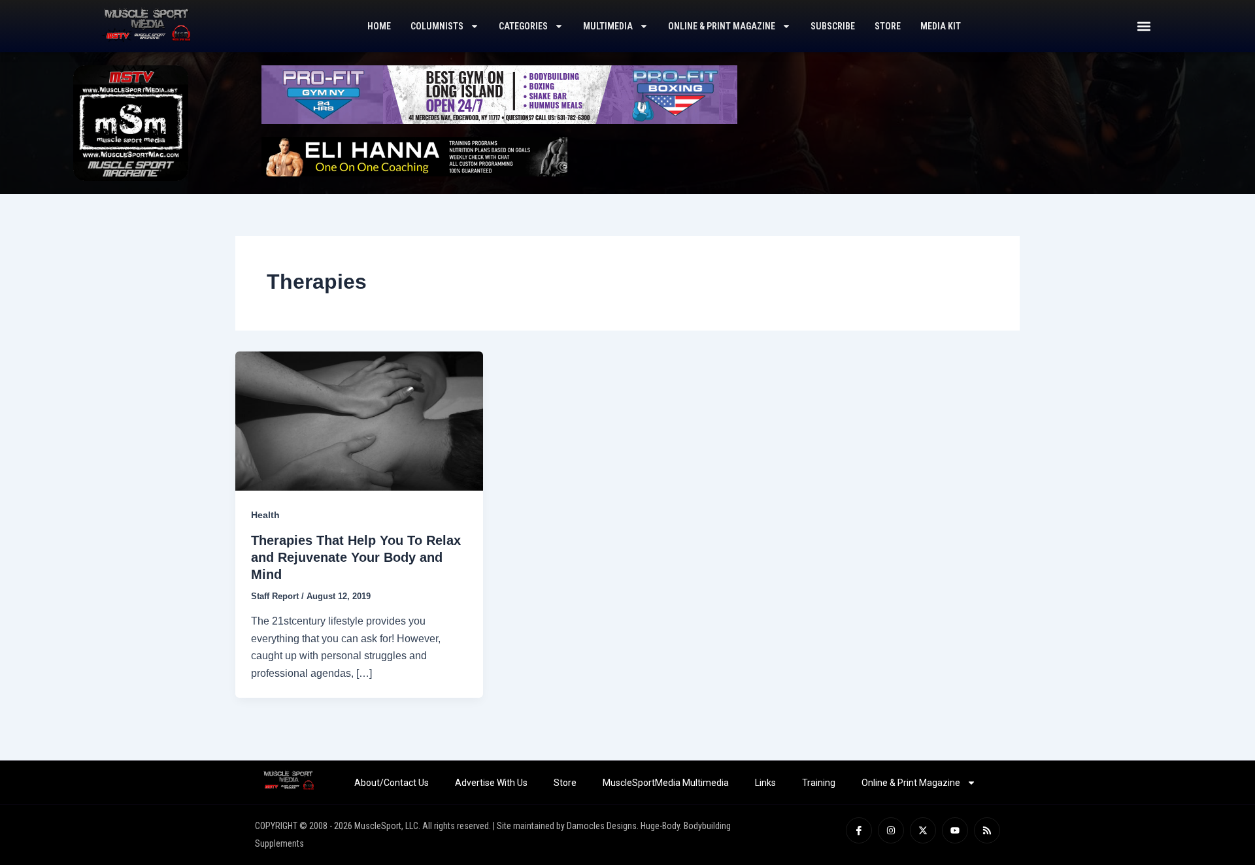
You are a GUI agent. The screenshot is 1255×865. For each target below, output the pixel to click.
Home (379, 26)
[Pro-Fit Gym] (499, 93)
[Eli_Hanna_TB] (414, 155)
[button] (1143, 26)
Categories (523, 26)
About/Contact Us (391, 782)
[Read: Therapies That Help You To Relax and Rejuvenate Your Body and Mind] (359, 420)
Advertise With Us (491, 782)
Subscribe (833, 26)
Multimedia (608, 26)
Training (818, 782)
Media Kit (940, 26)
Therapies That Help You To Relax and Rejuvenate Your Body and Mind (356, 557)
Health (265, 515)
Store (888, 26)
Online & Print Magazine (721, 26)
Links (765, 782)
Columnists (436, 26)
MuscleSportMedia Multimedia (666, 782)
